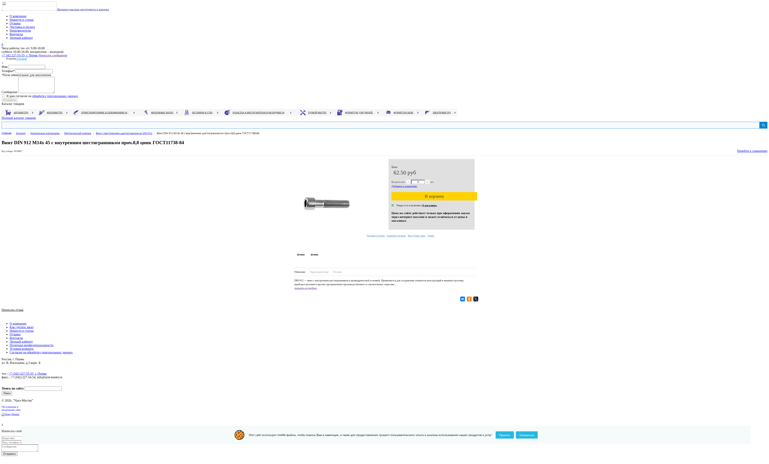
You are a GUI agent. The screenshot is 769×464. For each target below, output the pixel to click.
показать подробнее (305, 288)
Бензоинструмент (56, 112)
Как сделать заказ (416, 235)
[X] (476, 299)
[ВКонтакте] (463, 299)
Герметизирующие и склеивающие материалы (106, 112)
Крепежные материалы (163, 112)
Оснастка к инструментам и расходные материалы (260, 112)
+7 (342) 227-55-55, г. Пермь (27, 373)
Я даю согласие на (42, 96)
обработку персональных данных (55, 96)
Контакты (16, 34)
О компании (18, 16)
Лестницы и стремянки (204, 112)
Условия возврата (21, 348)
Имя (4, 66)
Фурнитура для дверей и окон (360, 112)
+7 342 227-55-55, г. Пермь (20, 55)
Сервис (430, 235)
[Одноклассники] (470, 299)
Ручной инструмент (318, 112)
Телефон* (8, 71)
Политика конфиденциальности (31, 345)
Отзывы (15, 23)
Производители (20, 30)
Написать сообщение (52, 55)
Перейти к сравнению (752, 151)
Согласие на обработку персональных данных (41, 352)
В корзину (434, 196)
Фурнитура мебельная (405, 112)
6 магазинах (430, 205)
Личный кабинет (21, 37)
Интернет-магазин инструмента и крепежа (82, 9)
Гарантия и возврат (396, 235)
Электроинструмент (443, 112)
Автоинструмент (23, 112)
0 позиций (21, 58)
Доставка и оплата (22, 27)
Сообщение (9, 92)
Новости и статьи (22, 19)
